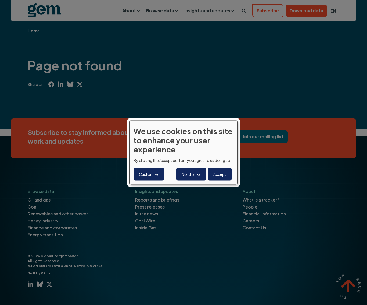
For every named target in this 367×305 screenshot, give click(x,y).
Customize (149, 174)
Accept (219, 174)
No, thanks (191, 174)
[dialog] (183, 152)
